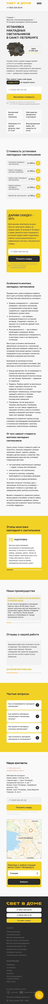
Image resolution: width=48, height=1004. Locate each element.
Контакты (10, 973)
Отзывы (9, 970)
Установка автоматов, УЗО (16, 946)
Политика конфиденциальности (18, 997)
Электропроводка (13, 932)
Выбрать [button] (24, 882)
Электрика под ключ (14, 952)
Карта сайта (11, 981)
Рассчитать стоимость (24, 97)
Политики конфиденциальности (29, 104)
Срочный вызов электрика (16, 955)
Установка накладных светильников (22, 22)
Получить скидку (24, 259)
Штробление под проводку (17, 949)
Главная (10, 17)
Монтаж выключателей (15, 937)
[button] (24, 163)
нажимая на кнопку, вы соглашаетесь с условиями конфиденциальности (22, 813)
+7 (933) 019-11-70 (24, 915)
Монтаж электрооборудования (20, 20)
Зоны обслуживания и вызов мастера (14, 977)
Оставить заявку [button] (24, 920)
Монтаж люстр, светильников (18, 940)
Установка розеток (13, 934)
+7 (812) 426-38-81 (14, 8)
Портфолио (11, 965)
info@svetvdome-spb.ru (15, 770)
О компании (11, 967)
